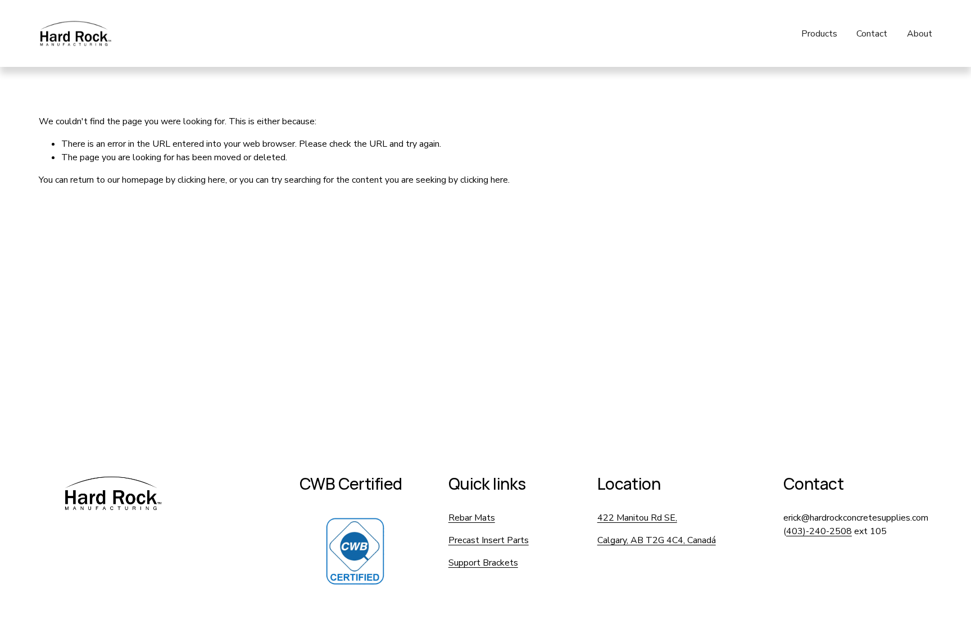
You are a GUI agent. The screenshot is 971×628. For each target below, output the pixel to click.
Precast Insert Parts (488, 540)
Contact (871, 34)
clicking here (201, 180)
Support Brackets (483, 563)
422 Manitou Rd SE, (637, 518)
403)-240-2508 (819, 531)
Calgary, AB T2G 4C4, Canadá (656, 540)
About (919, 34)
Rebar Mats (471, 518)
